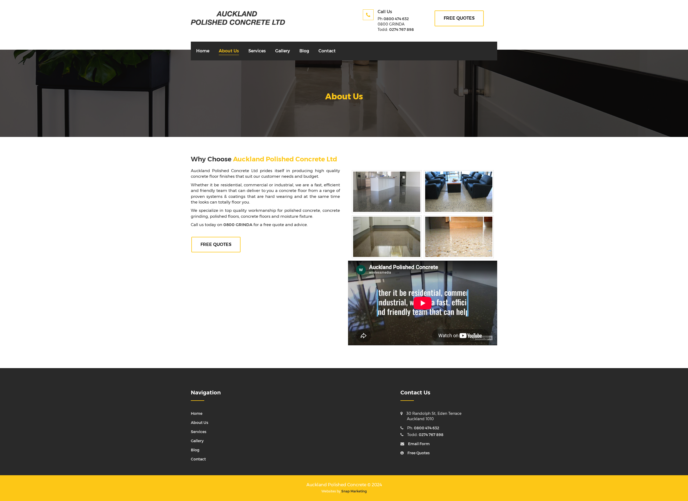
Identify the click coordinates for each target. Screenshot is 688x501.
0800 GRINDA (237, 224)
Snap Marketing (354, 491)
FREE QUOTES (459, 18)
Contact (327, 50)
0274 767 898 (401, 29)
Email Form (419, 443)
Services (257, 50)
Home (202, 50)
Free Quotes (418, 453)
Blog (304, 50)
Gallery (282, 50)
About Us (229, 50)
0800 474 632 (396, 18)
